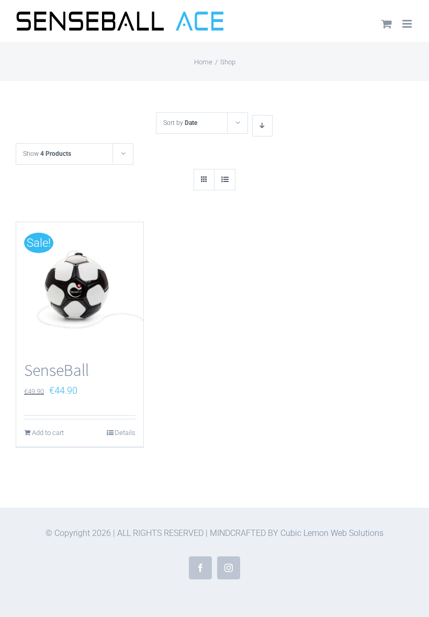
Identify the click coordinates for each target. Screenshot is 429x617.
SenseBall (56, 370)
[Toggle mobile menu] (407, 23)
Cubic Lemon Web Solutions (331, 533)
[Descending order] (262, 125)
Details (125, 433)
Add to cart (48, 433)
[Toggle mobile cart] (386, 23)
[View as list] (224, 179)
